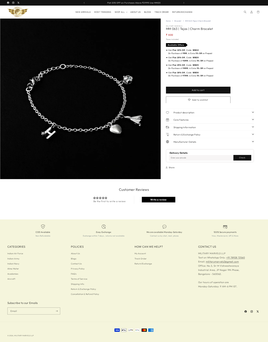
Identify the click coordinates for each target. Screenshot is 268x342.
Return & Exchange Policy (83, 289)
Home (168, 21)
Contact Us (76, 263)
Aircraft (11, 279)
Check (242, 157)
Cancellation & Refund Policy (85, 294)
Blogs (73, 258)
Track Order (141, 258)
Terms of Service (79, 279)
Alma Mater (13, 268)
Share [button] (172, 167)
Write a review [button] (158, 199)
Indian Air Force (15, 253)
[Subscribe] (56, 311)
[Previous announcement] (84, 3)
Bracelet (177, 21)
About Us (75, 253)
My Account (140, 253)
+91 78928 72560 (235, 257)
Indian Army (13, 258)
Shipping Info (77, 284)
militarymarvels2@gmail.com (222, 261)
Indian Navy (13, 263)
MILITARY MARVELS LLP (24, 335)
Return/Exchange (143, 263)
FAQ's (73, 273)
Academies (12, 273)
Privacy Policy (78, 268)
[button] (121, 12)
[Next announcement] (184, 3)
